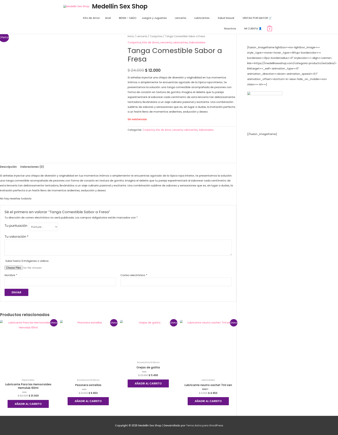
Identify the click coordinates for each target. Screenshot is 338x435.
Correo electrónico (133, 275)
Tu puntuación (16, 225)
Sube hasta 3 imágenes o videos (27, 261)
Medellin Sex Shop (120, 6)
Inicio (131, 36)
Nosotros (230, 28)
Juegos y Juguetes (154, 18)
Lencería (180, 18)
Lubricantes (201, 18)
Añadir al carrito (28, 404)
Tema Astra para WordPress (204, 425)
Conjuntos (156, 36)
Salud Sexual (226, 18)
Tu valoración (17, 236)
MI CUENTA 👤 (253, 28)
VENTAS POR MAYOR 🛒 (257, 18)
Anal (108, 18)
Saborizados (197, 42)
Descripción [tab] (8, 167)
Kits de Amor (91, 18)
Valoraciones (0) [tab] (32, 167)
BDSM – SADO (127, 18)
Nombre (11, 275)
